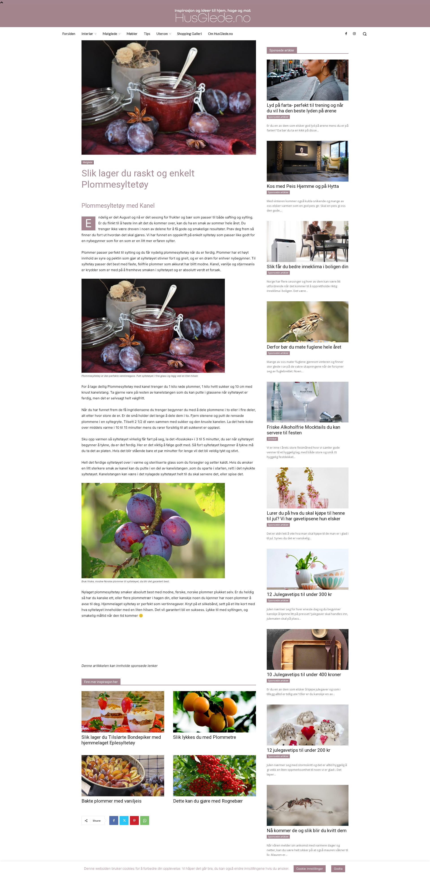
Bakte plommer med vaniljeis (112, 801)
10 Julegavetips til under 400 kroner (304, 674)
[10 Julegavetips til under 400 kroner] (307, 649)
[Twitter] (124, 820)
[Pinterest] (134, 820)
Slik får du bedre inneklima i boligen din (307, 266)
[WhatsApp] (144, 820)
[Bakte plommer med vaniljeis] (123, 776)
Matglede (87, 162)
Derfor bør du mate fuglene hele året (304, 347)
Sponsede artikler (278, 116)
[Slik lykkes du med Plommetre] (214, 711)
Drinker (272, 438)
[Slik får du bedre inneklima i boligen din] (307, 241)
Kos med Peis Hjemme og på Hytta (303, 186)
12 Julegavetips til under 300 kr (299, 594)
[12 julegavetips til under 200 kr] (307, 725)
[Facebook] (346, 34)
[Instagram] (354, 34)
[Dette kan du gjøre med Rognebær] (214, 776)
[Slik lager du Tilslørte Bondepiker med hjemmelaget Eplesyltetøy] (123, 711)
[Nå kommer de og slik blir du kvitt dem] (307, 805)
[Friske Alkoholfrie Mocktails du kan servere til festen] (307, 402)
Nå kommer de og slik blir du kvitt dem (306, 830)
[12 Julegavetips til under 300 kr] (307, 569)
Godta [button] (338, 871)
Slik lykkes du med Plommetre (204, 737)
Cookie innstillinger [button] (309, 871)
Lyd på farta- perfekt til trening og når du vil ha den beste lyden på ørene (305, 108)
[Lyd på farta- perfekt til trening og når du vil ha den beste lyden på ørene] (307, 80)
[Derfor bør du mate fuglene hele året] (307, 321)
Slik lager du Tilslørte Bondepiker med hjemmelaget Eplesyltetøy (121, 740)
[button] (364, 34)
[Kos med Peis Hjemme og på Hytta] (307, 161)
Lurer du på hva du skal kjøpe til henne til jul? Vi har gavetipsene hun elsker (306, 515)
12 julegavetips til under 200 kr (298, 750)
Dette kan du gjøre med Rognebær (208, 801)
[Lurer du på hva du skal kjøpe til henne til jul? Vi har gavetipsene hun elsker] (307, 487)
